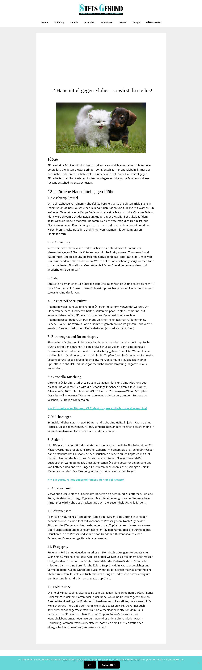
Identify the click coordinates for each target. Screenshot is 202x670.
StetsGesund (101, 9)
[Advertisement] (101, 65)
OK (90, 665)
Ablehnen (108, 665)
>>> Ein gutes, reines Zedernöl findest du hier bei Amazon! (86, 479)
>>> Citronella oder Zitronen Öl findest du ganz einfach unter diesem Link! (97, 408)
